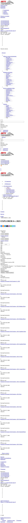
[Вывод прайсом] (2, 274)
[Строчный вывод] (1, 274)
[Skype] (13, 226)
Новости (5, 12)
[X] (7, 226)
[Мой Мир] (5, 226)
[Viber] (9, 226)
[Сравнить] (1, 289)
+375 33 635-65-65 (5, 23)
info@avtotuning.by (5, 28)
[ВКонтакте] (1, 226)
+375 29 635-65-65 (5, 20)
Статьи (5, 11)
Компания (3, 459)
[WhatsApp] (11, 226)
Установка (3, 469)
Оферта (2, 519)
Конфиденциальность (6, 517)
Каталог (2, 456)
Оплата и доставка (5, 466)
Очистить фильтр (9, 272)
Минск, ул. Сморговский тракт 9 (8, 30)
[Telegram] (14, 226)
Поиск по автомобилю (6, 458)
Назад (7, 187)
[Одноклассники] (3, 226)
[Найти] (2, 129)
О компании (6, 10)
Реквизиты (5, 13)
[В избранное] (1, 287)
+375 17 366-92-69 (5, 24)
